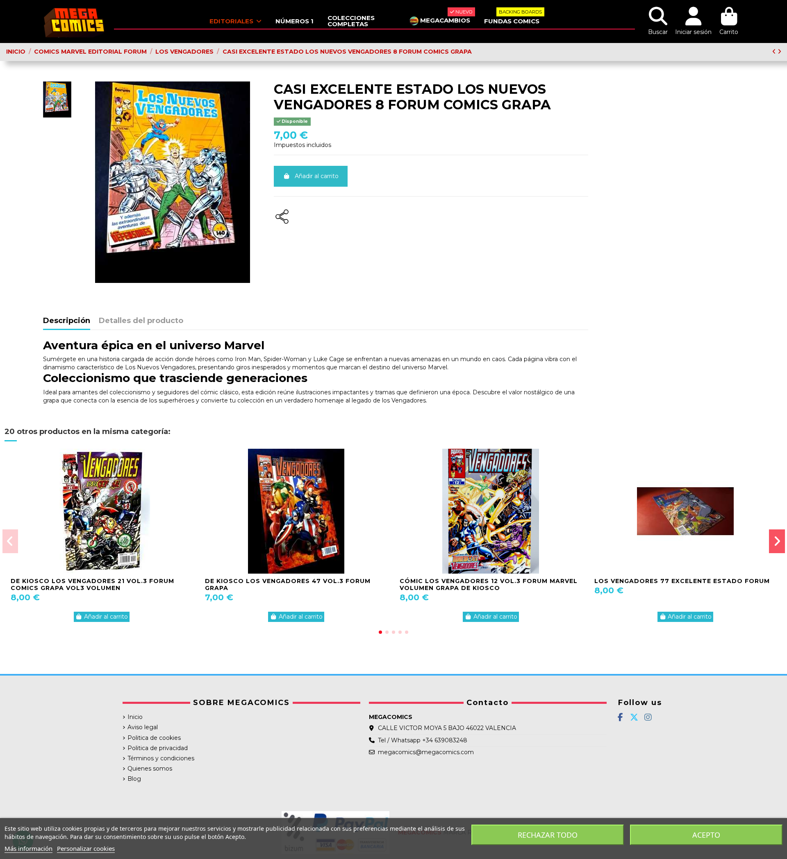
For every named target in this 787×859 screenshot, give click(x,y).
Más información (28, 848)
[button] (380, 632)
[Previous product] (775, 51)
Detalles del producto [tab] (141, 321)
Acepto (706, 835)
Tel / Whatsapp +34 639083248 (422, 740)
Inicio (135, 717)
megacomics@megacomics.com (426, 752)
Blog (134, 778)
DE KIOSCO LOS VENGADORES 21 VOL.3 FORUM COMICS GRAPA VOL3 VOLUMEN (92, 584)
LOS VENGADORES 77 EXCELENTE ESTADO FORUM (682, 581)
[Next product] (779, 51)
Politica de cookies (154, 737)
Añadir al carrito (317, 176)
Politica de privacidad (157, 748)
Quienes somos (149, 768)
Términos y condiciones (160, 758)
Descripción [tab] (66, 321)
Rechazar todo (548, 835)
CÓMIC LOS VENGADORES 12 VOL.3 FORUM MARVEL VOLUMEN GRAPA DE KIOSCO (489, 584)
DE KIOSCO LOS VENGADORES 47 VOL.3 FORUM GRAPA (288, 584)
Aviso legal (142, 727)
